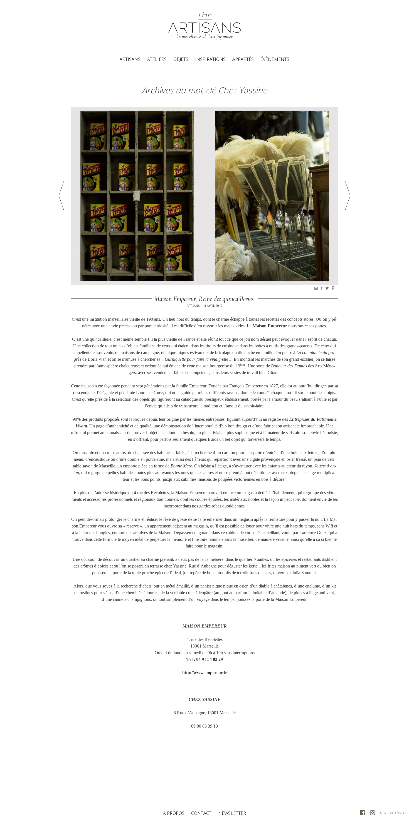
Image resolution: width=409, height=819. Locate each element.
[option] (204, 196)
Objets (180, 59)
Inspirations (210, 59)
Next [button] (348, 195)
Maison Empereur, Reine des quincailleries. (204, 299)
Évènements (274, 59)
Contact (201, 813)
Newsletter (232, 813)
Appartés (243, 59)
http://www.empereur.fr (204, 672)
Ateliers (157, 59)
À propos (173, 813)
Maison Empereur (270, 325)
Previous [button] (61, 195)
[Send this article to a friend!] (316, 288)
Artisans (130, 59)
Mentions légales (393, 813)
